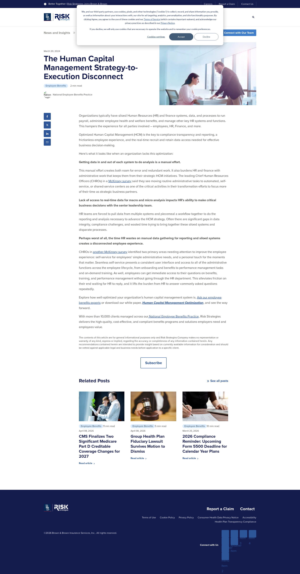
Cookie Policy (167, 517)
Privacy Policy (186, 517)
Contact (247, 509)
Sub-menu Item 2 (225, 556)
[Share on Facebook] (47, 116)
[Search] (253, 17)
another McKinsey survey (110, 251)
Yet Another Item (234, 541)
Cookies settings (156, 36)
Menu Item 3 (243, 534)
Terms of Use (149, 517)
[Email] (47, 142)
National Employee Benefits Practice (72, 94)
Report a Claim (227, 4)
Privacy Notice (168, 23)
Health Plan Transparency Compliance (235, 521)
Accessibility (249, 517)
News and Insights (57, 32)
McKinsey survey (119, 181)
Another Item (225, 548)
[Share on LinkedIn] (47, 133)
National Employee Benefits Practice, (174, 316)
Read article (86, 463)
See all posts (219, 380)
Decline (206, 36)
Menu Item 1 (225, 534)
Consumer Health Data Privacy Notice (218, 517)
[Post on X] (47, 124)
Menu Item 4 (252, 534)
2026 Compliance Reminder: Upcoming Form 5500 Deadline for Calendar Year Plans (204, 443)
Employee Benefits (56, 85)
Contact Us (247, 4)
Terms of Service (152, 19)
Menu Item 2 (234, 534)
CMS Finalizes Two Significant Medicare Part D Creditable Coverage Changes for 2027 (99, 446)
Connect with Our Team (239, 33)
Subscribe (153, 363)
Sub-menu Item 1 (225, 541)
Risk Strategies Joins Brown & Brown (87, 3)
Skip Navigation (11, 3)
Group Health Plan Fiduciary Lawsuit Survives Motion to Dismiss (148, 443)
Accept (181, 36)
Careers (208, 4)
